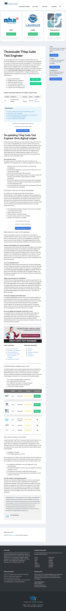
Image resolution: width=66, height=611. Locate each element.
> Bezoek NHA (54, 55)
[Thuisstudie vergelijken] (11, 3)
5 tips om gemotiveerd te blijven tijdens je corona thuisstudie (17, 580)
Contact (24, 605)
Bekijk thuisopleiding (22, 131)
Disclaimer (34, 605)
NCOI (11, 557)
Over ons (29, 605)
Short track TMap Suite (12, 349)
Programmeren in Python (13, 359)
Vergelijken (54, 6)
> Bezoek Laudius (55, 67)
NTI (15, 556)
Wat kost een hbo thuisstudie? (15, 113)
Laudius (19, 556)
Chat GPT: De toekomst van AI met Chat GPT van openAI (16, 574)
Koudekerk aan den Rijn (32, 352)
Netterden (29, 349)
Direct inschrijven (35, 84)
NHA (13, 556)
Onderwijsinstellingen (24, 6)
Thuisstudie (26, 602)
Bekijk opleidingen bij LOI (22, 228)
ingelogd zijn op (11, 535)
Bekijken (37, 396)
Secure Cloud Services (12, 352)
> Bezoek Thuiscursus (56, 79)
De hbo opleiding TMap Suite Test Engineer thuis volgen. (21, 112)
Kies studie (35, 6)
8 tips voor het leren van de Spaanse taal (12, 576)
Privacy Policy (40, 605)
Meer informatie (36, 100)
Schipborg (29, 354)
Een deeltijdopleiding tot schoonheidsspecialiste (14, 582)
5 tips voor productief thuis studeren (11, 578)
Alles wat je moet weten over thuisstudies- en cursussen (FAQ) (22, 115)
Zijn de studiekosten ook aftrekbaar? (16, 119)
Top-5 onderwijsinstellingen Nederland (17, 117)
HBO (30, 602)
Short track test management (14, 351)
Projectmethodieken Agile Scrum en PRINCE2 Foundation (13, 355)
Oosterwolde (30, 356)
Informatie (44, 6)
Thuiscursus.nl (7, 557)
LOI (11, 556)
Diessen (29, 351)
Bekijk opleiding (35, 79)
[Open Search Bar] (60, 6)
